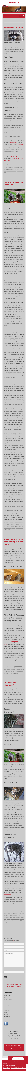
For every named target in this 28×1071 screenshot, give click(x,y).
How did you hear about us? (10, 969)
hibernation (15, 913)
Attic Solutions (20, 144)
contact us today (7, 894)
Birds (5, 1001)
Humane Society (15, 158)
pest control (19, 513)
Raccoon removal (20, 669)
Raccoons (6, 165)
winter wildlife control (11, 171)
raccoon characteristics (13, 915)
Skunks (5, 1012)
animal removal (16, 165)
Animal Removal (18, 164)
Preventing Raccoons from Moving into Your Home (14, 541)
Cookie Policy (22, 1068)
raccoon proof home (18, 167)
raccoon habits (10, 167)
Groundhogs (7, 1005)
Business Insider (15, 156)
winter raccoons (15, 920)
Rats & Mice (6, 1010)
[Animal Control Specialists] (14, 12)
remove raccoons (13, 142)
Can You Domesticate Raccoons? (13, 183)
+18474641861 (13, 2)
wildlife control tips (12, 169)
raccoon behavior (10, 526)
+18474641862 (14, 1038)
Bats (5, 997)
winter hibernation (7, 920)
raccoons (6, 169)
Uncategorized (7, 1016)
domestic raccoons (15, 524)
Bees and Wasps (8, 999)
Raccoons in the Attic (13, 27)
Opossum (6, 1006)
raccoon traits (16, 919)
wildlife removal (19, 528)
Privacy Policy (6, 1068)
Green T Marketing (10, 1065)
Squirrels (6, 1014)
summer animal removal (9, 671)
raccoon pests (10, 919)
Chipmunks (6, 1003)
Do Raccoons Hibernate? (10, 684)
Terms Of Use (14, 1068)
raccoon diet (9, 917)
